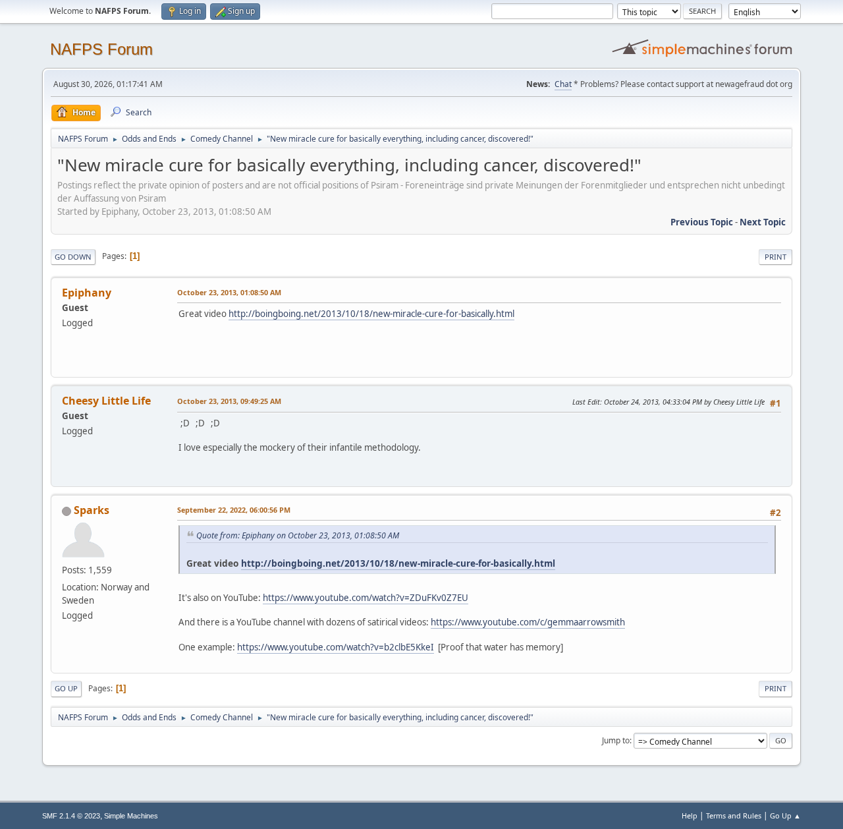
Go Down (73, 257)
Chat (563, 84)
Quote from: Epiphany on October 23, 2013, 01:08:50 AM (297, 535)
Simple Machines (131, 816)
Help (689, 815)
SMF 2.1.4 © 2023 (71, 816)
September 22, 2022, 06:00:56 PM (233, 510)
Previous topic (701, 222)
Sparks (91, 510)
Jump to (616, 740)
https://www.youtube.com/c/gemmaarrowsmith (528, 622)
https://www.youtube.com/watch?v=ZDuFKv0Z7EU (365, 598)
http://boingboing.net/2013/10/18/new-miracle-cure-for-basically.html (371, 314)
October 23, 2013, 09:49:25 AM (229, 401)
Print (775, 257)
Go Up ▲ (785, 815)
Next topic (763, 222)
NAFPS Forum (101, 49)
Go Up (66, 688)
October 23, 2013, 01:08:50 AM (229, 292)
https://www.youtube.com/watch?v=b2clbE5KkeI (335, 647)
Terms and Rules (733, 815)
